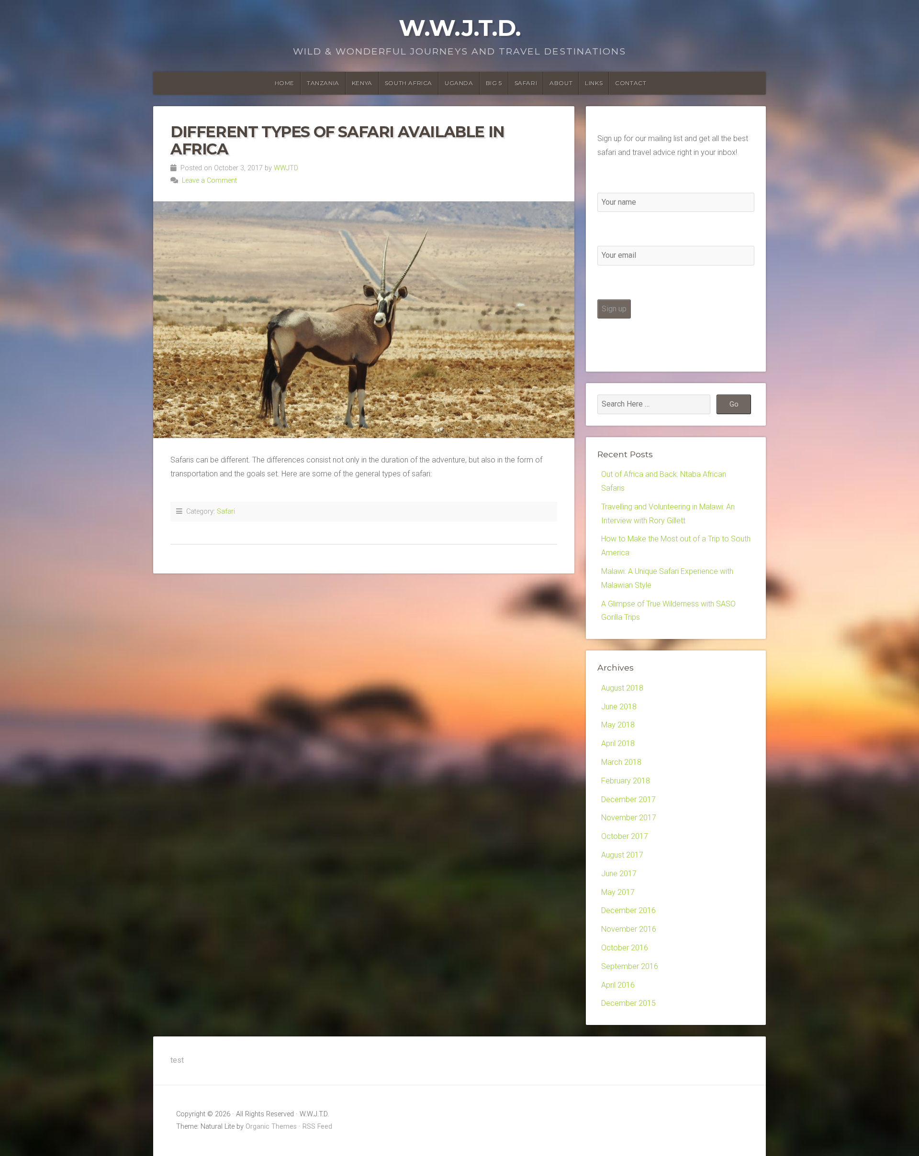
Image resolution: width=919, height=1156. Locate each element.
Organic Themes (271, 1127)
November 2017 (628, 817)
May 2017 (618, 892)
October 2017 (624, 836)
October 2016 (624, 947)
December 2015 (628, 1003)
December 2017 (628, 799)
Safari (526, 83)
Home (284, 83)
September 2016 (629, 966)
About (560, 83)
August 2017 (622, 854)
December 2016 (628, 910)
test (177, 1060)
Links (594, 83)
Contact (630, 83)
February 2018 (625, 780)
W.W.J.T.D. (460, 28)
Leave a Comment (209, 180)
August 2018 (622, 688)
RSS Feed (317, 1127)
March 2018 (621, 762)
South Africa (408, 83)
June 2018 (619, 706)
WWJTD (286, 168)
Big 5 (494, 83)
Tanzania (323, 83)
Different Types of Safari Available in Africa (337, 140)
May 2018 (618, 724)
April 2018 (618, 743)
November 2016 (628, 929)
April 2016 (618, 985)
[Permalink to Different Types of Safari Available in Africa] (363, 319)
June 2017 (619, 873)
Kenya (362, 83)
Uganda (459, 83)
